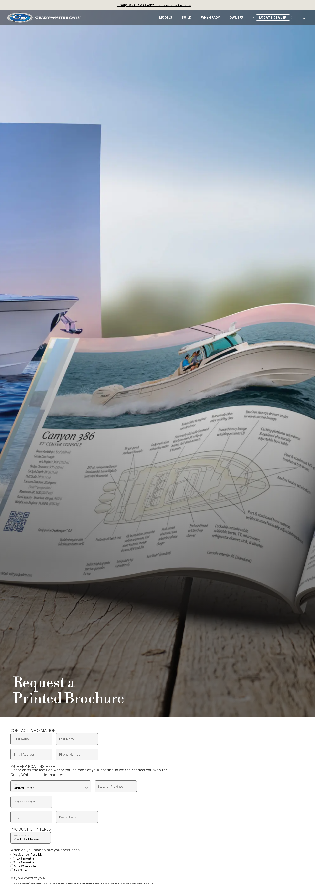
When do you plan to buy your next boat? (45, 849)
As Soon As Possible (28, 854)
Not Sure (20, 870)
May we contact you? (28, 878)
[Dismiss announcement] (310, 5)
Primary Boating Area (32, 766)
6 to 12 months (25, 866)
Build (186, 17)
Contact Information (33, 730)
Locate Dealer (272, 17)
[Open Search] (304, 17)
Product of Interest (31, 829)
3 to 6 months (24, 862)
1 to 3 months (24, 858)
